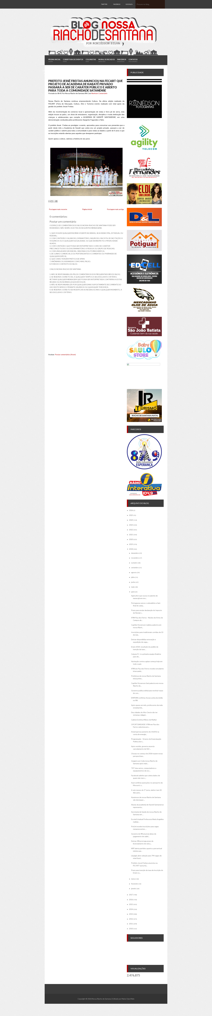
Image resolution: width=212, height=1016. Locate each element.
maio (133, 587)
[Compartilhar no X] (54, 201)
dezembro (135, 553)
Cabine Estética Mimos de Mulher (144, 720)
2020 (131, 539)
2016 (131, 899)
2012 (131, 919)
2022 (131, 530)
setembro (135, 567)
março (133, 879)
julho (133, 577)
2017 (131, 895)
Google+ (129, 4)
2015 (131, 904)
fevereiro (134, 884)
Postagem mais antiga (115, 209)
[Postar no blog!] (52, 201)
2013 (131, 914)
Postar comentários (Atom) (65, 354)
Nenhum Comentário (99, 93)
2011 (131, 924)
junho (133, 582)
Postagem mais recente (58, 209)
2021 (131, 534)
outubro (134, 563)
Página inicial (87, 209)
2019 (131, 544)
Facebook (116, 8)
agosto (134, 572)
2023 (131, 525)
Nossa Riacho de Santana (101, 999)
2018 (131, 549)
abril (132, 592)
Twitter (104, 4)
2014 (131, 909)
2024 (131, 520)
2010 (131, 929)
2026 (131, 510)
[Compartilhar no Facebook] (56, 201)
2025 (131, 515)
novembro (135, 558)
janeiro (133, 888)
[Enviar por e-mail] (49, 201)
